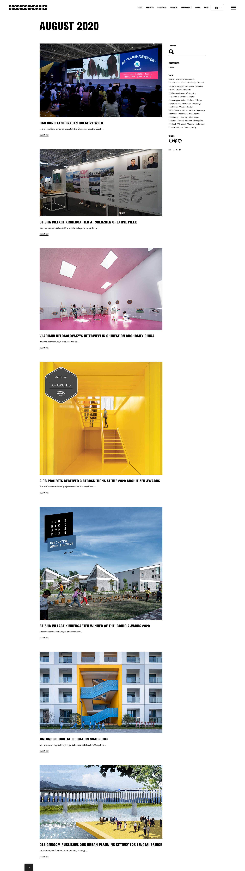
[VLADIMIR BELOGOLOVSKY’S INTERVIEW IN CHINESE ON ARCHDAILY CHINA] (101, 289)
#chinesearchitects (183, 90)
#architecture (174, 83)
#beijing (181, 86)
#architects (190, 79)
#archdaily (180, 79)
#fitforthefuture (175, 110)
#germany (201, 110)
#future (192, 110)
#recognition (198, 121)
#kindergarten (194, 114)
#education (186, 103)
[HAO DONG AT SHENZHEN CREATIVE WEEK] (101, 80)
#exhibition (173, 107)
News (171, 67)
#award (201, 83)
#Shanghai (182, 124)
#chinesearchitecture (177, 93)
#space (180, 127)
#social (172, 127)
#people (180, 121)
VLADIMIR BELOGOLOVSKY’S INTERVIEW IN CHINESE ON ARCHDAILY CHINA (97, 336)
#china (172, 90)
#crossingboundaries (177, 100)
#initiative (173, 114)
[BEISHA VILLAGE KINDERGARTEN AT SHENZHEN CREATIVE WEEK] (101, 182)
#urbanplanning (190, 127)
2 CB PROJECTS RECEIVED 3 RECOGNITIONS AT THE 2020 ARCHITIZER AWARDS (100, 481)
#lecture (172, 121)
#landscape (173, 117)
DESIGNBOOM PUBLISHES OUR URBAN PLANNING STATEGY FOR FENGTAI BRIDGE (101, 844)
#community (174, 97)
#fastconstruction (186, 107)
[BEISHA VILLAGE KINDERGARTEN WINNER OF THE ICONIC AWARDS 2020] (101, 563)
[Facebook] (171, 141)
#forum (185, 110)
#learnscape (194, 117)
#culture (190, 100)
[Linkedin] (180, 141)
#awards (172, 86)
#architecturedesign (188, 83)
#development (174, 103)
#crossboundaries (187, 97)
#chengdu (190, 86)
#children (199, 86)
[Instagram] (175, 141)
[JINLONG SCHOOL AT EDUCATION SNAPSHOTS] (101, 692)
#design (198, 100)
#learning (183, 117)
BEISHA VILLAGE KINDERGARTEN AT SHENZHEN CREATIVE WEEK (88, 222)
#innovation (183, 114)
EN (217, 8)
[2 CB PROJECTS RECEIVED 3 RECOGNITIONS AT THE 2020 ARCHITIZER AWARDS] (101, 418)
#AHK (171, 79)
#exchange (197, 103)
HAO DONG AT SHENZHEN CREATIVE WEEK (71, 123)
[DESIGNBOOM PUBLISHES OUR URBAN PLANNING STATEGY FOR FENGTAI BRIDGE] (101, 802)
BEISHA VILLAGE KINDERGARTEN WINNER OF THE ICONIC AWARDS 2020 (95, 626)
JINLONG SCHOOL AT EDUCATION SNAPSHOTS (74, 739)
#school (172, 124)
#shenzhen (200, 124)
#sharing (191, 124)
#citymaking (191, 93)
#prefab (189, 121)
